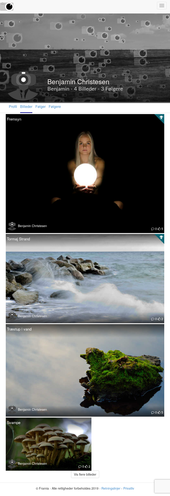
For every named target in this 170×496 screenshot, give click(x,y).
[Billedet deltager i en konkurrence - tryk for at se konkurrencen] (161, 117)
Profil (13, 106)
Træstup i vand (19, 329)
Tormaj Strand (18, 238)
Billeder (26, 106)
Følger (40, 106)
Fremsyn (14, 119)
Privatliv (128, 488)
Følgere (55, 106)
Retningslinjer (110, 488)
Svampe (13, 422)
